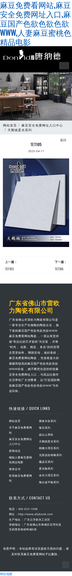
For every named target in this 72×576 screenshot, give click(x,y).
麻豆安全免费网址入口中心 (42, 125)
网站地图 (6, 573)
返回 (63, 139)
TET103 (9, 269)
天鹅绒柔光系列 (20, 129)
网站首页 (10, 125)
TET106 (59, 269)
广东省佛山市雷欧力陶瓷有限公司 (34, 306)
